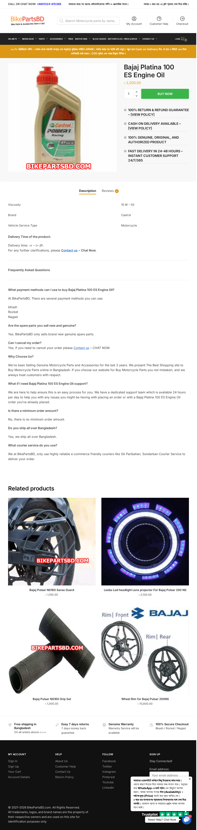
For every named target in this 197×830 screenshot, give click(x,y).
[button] (137, 92)
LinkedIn (108, 787)
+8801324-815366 (49, 4)
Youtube (108, 782)
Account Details (19, 777)
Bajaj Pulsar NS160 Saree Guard (51, 590)
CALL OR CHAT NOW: (22, 4)
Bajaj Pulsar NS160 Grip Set (52, 699)
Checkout (182, 23)
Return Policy (64, 777)
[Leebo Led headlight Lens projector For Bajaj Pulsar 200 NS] (145, 541)
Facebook (109, 761)
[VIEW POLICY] (142, 115)
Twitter (107, 766)
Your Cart (14, 771)
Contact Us (62, 771)
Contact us (81, 348)
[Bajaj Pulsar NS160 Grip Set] (52, 650)
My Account (134, 23)
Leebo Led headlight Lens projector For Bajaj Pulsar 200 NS (145, 590)
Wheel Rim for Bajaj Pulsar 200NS (145, 699)
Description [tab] (87, 191)
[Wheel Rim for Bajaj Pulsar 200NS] (145, 650)
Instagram (109, 771)
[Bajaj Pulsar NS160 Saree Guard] (52, 541)
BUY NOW (165, 94)
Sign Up (13, 766)
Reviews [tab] (108, 191)
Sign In (13, 761)
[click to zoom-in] (62, 117)
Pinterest (108, 777)
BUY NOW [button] (51, 602)
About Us (61, 761)
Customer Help (159, 23)
